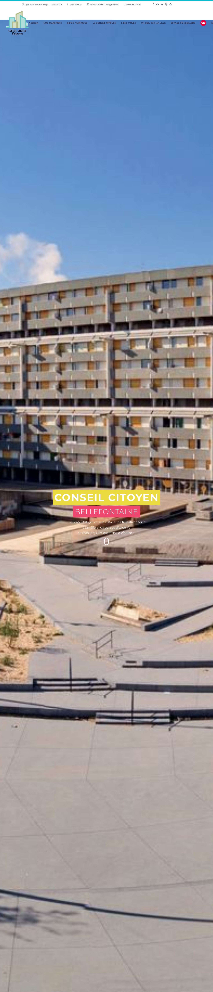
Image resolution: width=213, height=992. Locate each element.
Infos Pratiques (77, 23)
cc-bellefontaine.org (133, 4)
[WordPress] (166, 4)
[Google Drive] (170, 4)
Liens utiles (128, 23)
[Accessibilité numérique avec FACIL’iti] (203, 23)
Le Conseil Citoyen (104, 23)
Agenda (33, 23)
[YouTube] (157, 4)
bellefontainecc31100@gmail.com (104, 4)
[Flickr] (162, 4)
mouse (107, 541)
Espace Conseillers (183, 23)
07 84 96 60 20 (76, 4)
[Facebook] (153, 4)
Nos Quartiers (52, 23)
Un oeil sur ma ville (153, 23)
